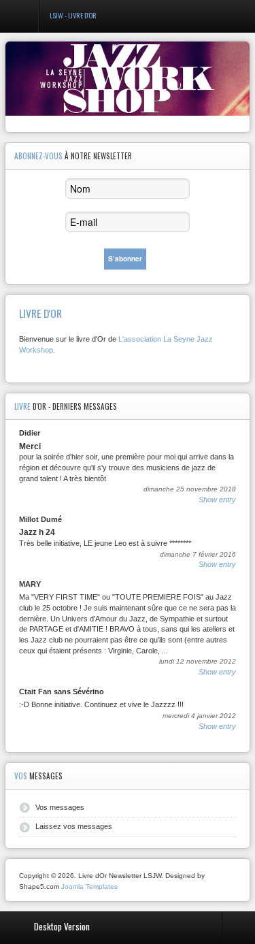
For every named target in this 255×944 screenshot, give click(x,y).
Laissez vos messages (73, 826)
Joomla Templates (89, 886)
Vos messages (59, 807)
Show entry (217, 499)
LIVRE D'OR (40, 313)
